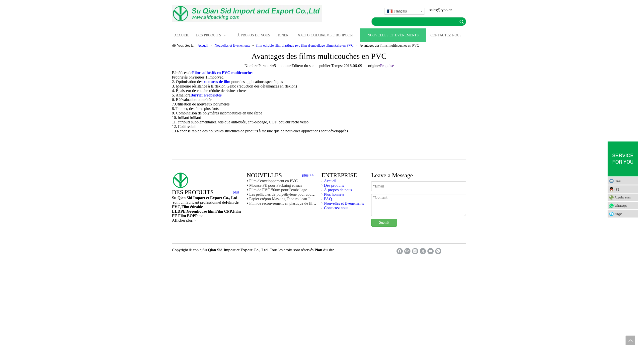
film (210, 211)
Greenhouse (197, 211)
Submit (384, 222)
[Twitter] (423, 251)
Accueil (330, 181)
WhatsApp (621, 205)
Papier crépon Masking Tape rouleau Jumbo (284, 199)
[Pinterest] (438, 251)
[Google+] (407, 251)
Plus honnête (334, 194)
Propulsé (387, 66)
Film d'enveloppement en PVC (273, 181)
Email (618, 181)
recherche (461, 21)
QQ (617, 189)
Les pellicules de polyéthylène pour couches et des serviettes (296, 194)
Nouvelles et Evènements (344, 203)
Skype (618, 214)
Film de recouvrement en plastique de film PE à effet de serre (297, 203)
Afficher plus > (184, 220)
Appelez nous (623, 197)
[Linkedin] (415, 251)
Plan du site (324, 250)
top (630, 340)
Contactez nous (336, 208)
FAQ (328, 199)
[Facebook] (400, 251)
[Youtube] (430, 251)
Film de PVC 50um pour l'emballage (278, 190)
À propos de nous (338, 190)
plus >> (308, 175)
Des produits (334, 185)
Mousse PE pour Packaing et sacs (275, 185)
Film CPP (223, 211)
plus (236, 192)
